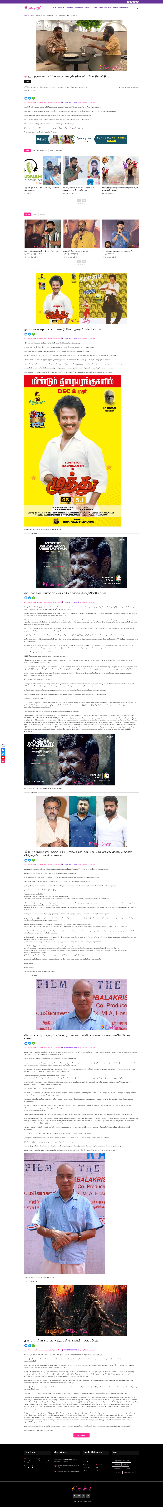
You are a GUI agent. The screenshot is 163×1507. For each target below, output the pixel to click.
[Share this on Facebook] (25, 98)
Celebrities (79, 8)
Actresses (86, 1465)
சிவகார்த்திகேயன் (129, 1472)
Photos (87, 8)
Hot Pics (85, 1471)
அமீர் (33, 150)
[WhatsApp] (33, 98)
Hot (109, 8)
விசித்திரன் (117, 1464)
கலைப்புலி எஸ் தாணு (42, 150)
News (60, 8)
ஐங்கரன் (125, 1464)
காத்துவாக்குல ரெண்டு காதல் (122, 1460)
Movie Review (68, 8)
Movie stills (99, 1465)
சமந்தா (128, 1468)
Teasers (98, 1462)
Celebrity (85, 1462)
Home (54, 8)
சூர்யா (51, 150)
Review (98, 1459)
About (115, 8)
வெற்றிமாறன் (59, 150)
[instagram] (3, 761)
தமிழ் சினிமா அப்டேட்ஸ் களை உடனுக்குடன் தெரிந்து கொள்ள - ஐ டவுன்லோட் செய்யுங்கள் (59, 102)
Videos (94, 8)
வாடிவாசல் (42, 214)
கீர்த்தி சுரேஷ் (117, 1472)
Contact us (123, 8)
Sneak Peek (86, 1468)
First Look (103, 8)
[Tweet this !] (29, 98)
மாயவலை (35, 214)
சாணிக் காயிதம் (118, 1468)
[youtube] (3, 757)
